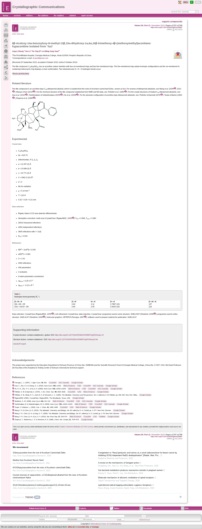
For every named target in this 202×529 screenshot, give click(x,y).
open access (87, 15)
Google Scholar (77, 383)
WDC (198, 2)
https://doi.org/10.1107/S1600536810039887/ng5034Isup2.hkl (73, 339)
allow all (71, 527)
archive (17, 15)
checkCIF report (19, 344)
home (6, 15)
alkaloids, (152, 89)
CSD (79, 386)
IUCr (186, 2)
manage (95, 527)
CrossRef (52, 383)
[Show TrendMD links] (180, 497)
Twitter (116, 508)
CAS (79, 392)
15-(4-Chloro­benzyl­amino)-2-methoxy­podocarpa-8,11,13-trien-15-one (41, 485)
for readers (59, 15)
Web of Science (69, 386)
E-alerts (82, 508)
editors (29, 15)
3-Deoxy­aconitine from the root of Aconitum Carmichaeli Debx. (39, 453)
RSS (187, 508)
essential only (83, 527)
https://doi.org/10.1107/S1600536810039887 (166, 27)
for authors (43, 15)
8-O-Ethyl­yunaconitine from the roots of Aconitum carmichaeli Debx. (42, 467)
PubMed (102, 416)
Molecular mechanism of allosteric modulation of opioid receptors (126, 478)
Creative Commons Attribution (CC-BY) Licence (76, 427)
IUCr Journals (64, 383)
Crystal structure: (20, 335)
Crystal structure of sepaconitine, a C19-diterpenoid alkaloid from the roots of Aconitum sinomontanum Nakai (50, 476)
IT (192, 2)
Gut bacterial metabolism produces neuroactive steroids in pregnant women (130, 470)
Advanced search (144, 520)
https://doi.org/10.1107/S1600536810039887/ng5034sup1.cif (79, 335)
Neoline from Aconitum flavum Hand (28, 460)
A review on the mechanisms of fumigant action (118, 463)
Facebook (147, 508)
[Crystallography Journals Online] (180, 2)
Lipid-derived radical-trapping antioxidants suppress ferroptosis (125, 485)
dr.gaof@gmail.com (40, 58)
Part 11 (147, 25)
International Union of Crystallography (106, 524)
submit (72, 15)
